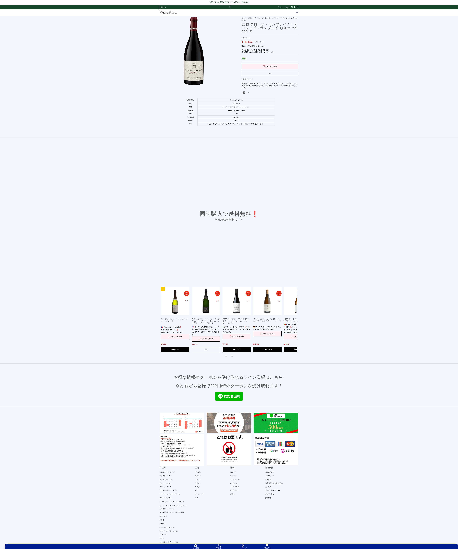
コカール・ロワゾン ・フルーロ (170, 494)
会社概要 (268, 487)
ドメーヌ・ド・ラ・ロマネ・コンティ (172, 512)
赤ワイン (233, 472)
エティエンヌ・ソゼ (166, 479)
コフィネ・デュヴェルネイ (168, 490)
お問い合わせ (269, 472)
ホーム (244, 18)
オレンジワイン (235, 487)
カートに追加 (175, 349)
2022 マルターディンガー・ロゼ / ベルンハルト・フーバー (267, 321)
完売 (270, 73)
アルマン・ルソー (165, 476)
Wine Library (246, 38)
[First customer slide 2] (229, 423)
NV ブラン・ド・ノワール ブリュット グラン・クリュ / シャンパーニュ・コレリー (206, 321)
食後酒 (232, 494)
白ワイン (233, 476)
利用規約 (268, 479)
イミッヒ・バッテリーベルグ (169, 542)
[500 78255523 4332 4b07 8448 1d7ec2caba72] (276, 423)
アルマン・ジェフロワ (167, 472)
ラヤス (162, 538)
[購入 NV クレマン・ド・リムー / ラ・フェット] (175, 301)
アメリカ (198, 487)
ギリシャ (198, 483)
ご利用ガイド (269, 476)
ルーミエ (163, 523)
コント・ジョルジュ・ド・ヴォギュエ (172, 501)
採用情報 (268, 498)
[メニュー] (297, 12)
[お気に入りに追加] (186, 301)
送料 (249, 46)
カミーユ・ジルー (165, 483)
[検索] (229, 7)
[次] (231, 356)
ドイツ (197, 490)
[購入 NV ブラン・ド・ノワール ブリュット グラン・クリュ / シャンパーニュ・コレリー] (206, 301)
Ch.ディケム (164, 534)
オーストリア (199, 494)
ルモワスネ (163, 516)
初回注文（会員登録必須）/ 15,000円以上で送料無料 (229, 2)
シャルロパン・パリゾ (167, 509)
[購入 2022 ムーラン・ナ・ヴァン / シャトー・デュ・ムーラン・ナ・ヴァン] (237, 301)
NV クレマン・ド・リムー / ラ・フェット (174, 320)
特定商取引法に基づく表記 (274, 483)
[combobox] (193, 7)
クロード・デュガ (165, 487)
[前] (226, 356)
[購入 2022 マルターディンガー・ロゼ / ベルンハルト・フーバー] (267, 301)
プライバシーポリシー (272, 490)
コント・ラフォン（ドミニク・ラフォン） (173, 505)
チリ (196, 498)
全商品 (250, 18)
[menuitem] (289, 7)
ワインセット (234, 490)
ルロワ (162, 520)
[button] (243, 92)
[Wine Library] (169, 12)
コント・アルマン (165, 498)
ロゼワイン (233, 483)
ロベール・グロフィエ (167, 527)
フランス (198, 472)
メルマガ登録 (269, 494)
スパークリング (235, 479)
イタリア (198, 479)
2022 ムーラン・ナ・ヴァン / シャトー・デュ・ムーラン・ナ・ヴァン (236, 321)
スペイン (198, 476)
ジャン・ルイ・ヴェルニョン (169, 531)
